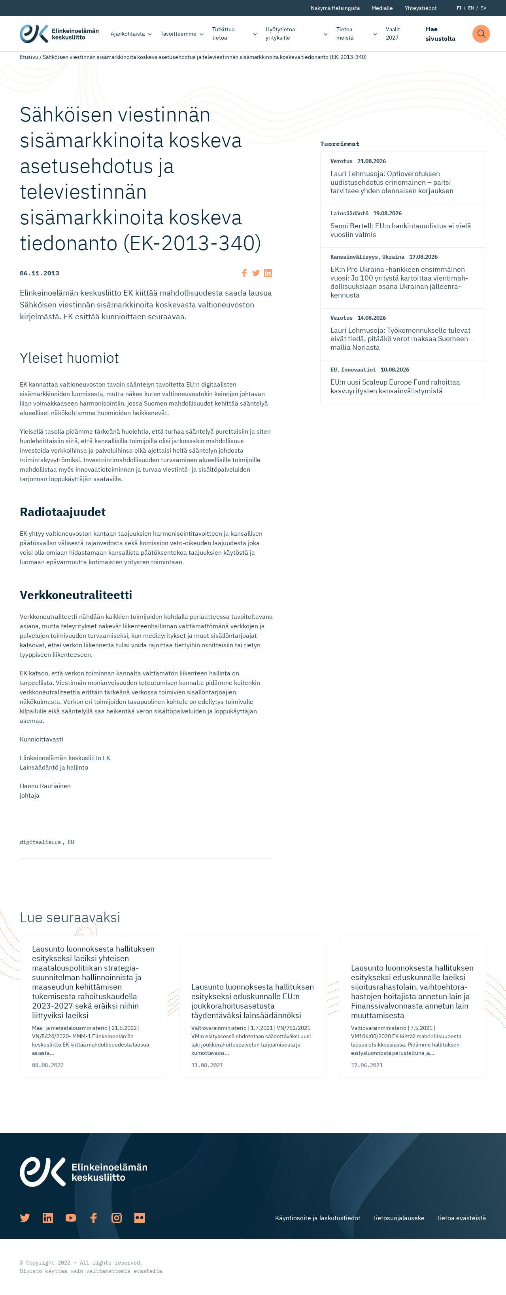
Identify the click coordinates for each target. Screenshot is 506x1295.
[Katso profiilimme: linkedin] (48, 1218)
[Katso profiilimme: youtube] (71, 1218)
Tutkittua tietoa (223, 33)
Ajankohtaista (128, 33)
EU (71, 842)
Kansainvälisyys (354, 256)
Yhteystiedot (421, 7)
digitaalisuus (40, 842)
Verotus (341, 161)
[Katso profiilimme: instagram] (117, 1218)
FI (459, 8)
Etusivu (29, 57)
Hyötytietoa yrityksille (280, 33)
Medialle (382, 7)
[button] (481, 34)
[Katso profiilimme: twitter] (25, 1218)
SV (483, 8)
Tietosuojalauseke (398, 1218)
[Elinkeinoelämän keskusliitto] (83, 1171)
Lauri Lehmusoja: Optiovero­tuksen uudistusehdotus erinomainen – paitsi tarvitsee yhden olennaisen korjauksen (391, 182)
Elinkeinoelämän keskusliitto (59, 34)
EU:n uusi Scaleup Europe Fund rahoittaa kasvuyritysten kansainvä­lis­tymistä (395, 386)
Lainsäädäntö (349, 213)
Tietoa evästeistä (461, 1218)
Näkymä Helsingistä (335, 7)
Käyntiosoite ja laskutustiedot (318, 1218)
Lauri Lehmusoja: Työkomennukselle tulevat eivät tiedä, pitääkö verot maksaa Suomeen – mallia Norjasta (402, 339)
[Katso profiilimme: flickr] (139, 1218)
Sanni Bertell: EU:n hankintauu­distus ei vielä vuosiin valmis (400, 230)
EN (471, 8)
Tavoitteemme (178, 33)
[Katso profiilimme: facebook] (94, 1218)
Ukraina (393, 256)
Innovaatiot (358, 369)
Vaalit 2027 (393, 33)
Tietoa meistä (344, 33)
